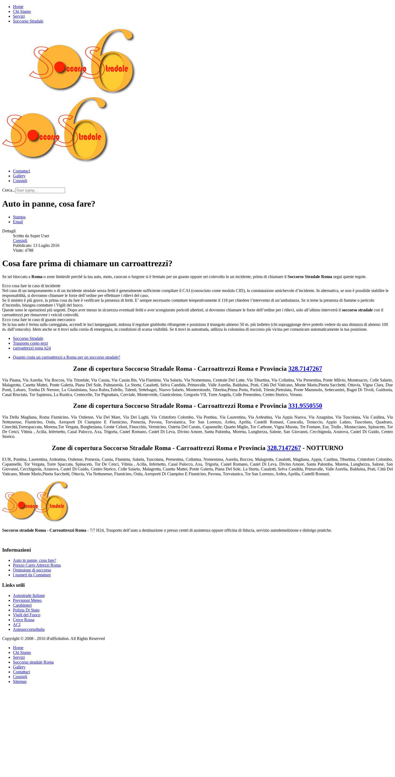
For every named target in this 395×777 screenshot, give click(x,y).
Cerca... (8, 190)
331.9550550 (305, 405)
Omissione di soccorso (32, 570)
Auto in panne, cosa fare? (34, 560)
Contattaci (21, 171)
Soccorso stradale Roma (33, 662)
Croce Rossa (23, 619)
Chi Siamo (22, 11)
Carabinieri (22, 605)
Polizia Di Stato (26, 610)
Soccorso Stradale (28, 21)
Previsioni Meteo (27, 600)
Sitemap (20, 681)
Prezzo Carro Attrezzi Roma (37, 565)
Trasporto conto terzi (30, 343)
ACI (16, 624)
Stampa (19, 217)
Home (18, 6)
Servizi (19, 16)
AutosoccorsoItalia (29, 629)
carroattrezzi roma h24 (32, 348)
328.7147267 (305, 368)
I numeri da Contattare (32, 575)
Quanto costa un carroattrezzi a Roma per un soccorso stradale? (66, 357)
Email (18, 222)
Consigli (20, 180)
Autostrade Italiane (29, 595)
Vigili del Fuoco (26, 615)
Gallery (19, 176)
